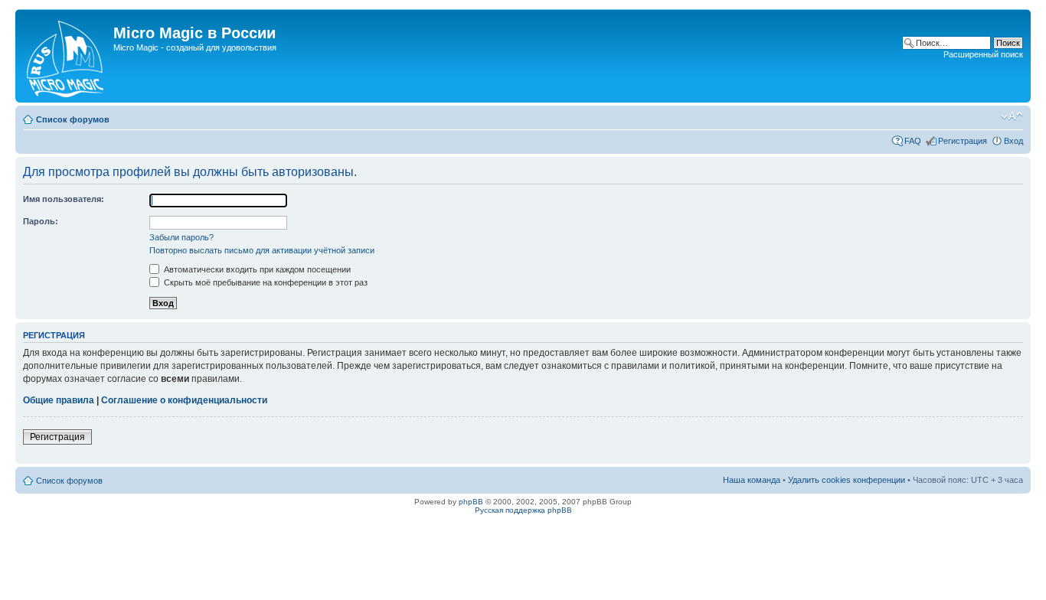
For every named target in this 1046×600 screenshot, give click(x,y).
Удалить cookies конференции (846, 479)
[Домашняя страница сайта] (66, 56)
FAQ (912, 140)
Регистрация (962, 140)
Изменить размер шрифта (1012, 116)
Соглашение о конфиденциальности (184, 400)
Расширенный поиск (983, 54)
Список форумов (73, 119)
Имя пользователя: (63, 199)
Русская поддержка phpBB (523, 510)
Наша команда (751, 479)
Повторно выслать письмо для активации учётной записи (261, 250)
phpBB (471, 501)
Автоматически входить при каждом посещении (256, 269)
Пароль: (40, 221)
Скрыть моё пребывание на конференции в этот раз (265, 282)
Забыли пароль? (181, 237)
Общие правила (58, 400)
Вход (1013, 140)
